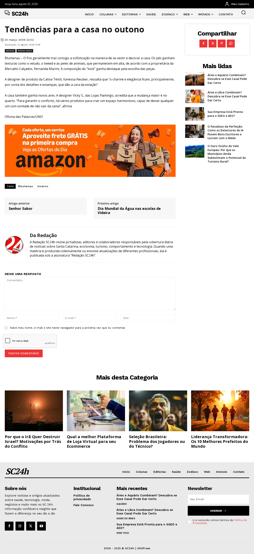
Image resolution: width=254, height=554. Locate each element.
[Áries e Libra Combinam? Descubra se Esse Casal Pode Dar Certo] (194, 96)
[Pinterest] (222, 43)
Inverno (42, 186)
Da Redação (43, 235)
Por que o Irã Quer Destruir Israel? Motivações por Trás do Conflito (33, 441)
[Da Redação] (14, 244)
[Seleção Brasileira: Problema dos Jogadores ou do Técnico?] (158, 410)
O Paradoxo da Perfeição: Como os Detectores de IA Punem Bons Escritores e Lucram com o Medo (225, 132)
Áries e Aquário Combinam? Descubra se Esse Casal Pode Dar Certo (227, 79)
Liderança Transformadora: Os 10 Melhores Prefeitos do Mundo (219, 441)
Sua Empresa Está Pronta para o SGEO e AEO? (225, 114)
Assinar (216, 510)
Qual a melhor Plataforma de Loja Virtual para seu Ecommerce (94, 441)
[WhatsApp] (231, 43)
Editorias (10, 50)
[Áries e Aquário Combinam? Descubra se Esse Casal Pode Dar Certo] (194, 79)
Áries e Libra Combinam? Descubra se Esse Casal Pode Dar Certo (227, 96)
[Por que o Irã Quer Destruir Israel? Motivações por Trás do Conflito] (34, 410)
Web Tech (122, 533)
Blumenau (25, 186)
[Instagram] (19, 526)
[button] (243, 12)
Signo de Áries (125, 518)
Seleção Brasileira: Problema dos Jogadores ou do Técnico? (157, 441)
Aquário (121, 504)
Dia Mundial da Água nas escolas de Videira (129, 210)
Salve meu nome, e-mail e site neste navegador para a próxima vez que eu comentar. (68, 327)
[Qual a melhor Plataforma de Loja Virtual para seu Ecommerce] (96, 410)
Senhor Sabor (21, 208)
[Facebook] (203, 43)
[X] (212, 43)
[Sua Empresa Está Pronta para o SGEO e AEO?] (194, 114)
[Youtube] (41, 526)
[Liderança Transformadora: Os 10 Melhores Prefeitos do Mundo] (220, 410)
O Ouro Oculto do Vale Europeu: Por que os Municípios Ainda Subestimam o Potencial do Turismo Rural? (227, 153)
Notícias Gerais (25, 50)
